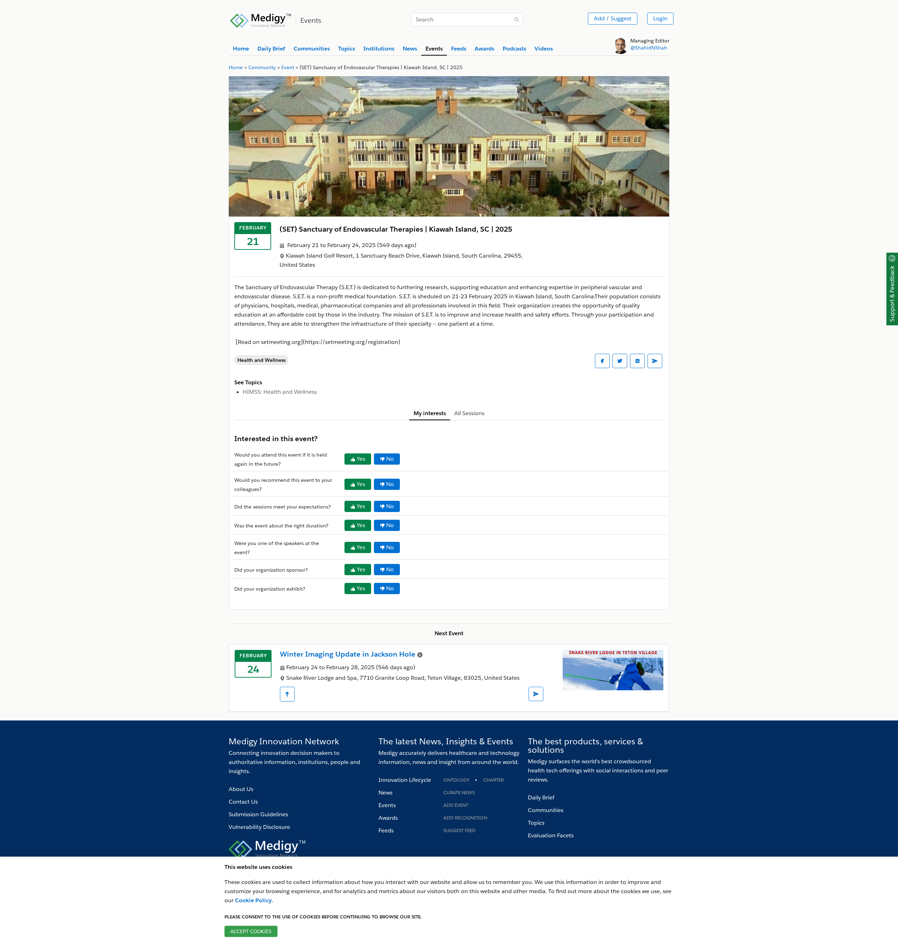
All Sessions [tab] (469, 413)
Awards (388, 818)
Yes (361, 459)
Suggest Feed (459, 830)
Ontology (456, 780)
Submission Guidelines (258, 814)
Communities (545, 810)
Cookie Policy (253, 900)
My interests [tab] (430, 413)
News (385, 792)
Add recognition (465, 818)
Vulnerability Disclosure (259, 827)
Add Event (455, 805)
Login (660, 18)
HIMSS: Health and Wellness (280, 391)
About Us (241, 789)
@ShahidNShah (648, 48)
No (390, 459)
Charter (493, 780)
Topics (536, 822)
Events (387, 805)
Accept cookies (251, 931)
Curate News (459, 793)
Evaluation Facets (551, 835)
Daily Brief (541, 797)
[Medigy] (260, 19)
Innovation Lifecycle (404, 780)
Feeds (386, 830)
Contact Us (243, 801)
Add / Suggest (612, 18)
